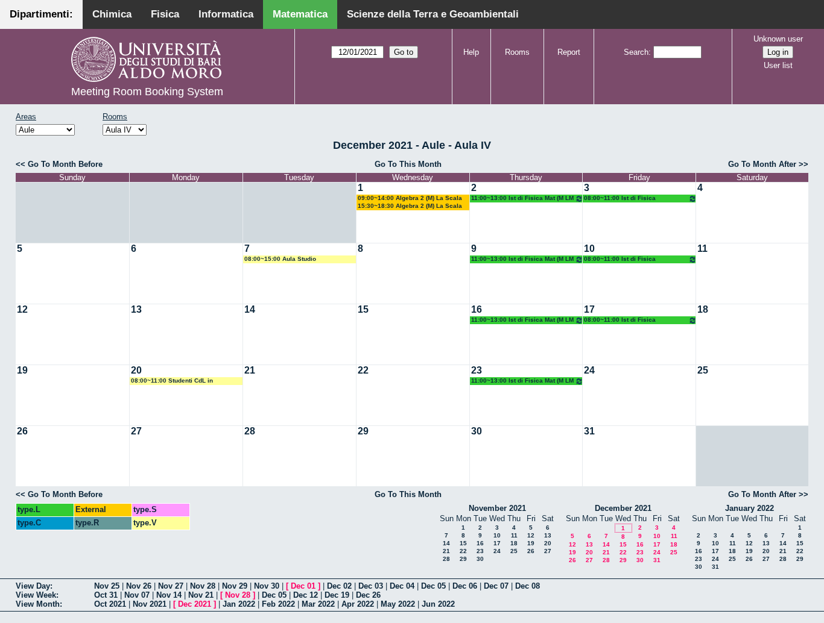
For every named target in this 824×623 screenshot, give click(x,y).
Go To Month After (762, 164)
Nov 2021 (149, 604)
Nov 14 (169, 595)
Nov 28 (202, 585)
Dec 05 (433, 585)
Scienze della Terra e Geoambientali (433, 14)
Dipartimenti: (41, 14)
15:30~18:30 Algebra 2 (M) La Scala (410, 205)
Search (636, 52)
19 (22, 370)
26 (22, 431)
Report (568, 52)
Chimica (112, 14)
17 (589, 309)
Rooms (517, 52)
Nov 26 (138, 585)
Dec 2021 (194, 604)
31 (589, 431)
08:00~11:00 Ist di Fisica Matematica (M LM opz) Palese (628, 198)
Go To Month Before (65, 164)
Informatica (225, 14)
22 (363, 370)
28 (249, 431)
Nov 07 (137, 595)
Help (471, 52)
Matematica (300, 14)
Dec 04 (402, 585)
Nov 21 (201, 595)
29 (363, 431)
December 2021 (623, 508)
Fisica (165, 14)
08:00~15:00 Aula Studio (280, 258)
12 (22, 309)
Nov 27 (170, 585)
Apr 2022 (357, 604)
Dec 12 (305, 595)
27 (136, 431)
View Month (38, 604)
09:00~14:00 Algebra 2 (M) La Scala (410, 198)
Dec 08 (527, 585)
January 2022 (749, 508)
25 (702, 370)
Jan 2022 (239, 604)
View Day (33, 585)
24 (589, 370)
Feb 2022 (278, 604)
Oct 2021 (110, 604)
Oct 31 (106, 595)
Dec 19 (337, 595)
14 (249, 309)
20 (136, 370)
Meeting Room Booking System (147, 92)
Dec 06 (464, 585)
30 (476, 431)
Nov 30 (266, 585)
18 (702, 309)
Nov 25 (106, 585)
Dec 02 (339, 585)
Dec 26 (368, 595)
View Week (36, 595)
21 (249, 370)
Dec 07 (496, 585)
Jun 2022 (438, 604)
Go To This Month (408, 164)
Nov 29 (234, 585)
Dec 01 (303, 585)
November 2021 (497, 508)
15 (363, 309)
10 (589, 248)
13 (136, 309)
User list (778, 65)
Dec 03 (370, 585)
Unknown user (778, 38)
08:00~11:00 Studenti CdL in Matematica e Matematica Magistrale (184, 381)
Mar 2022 (318, 604)
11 (702, 248)
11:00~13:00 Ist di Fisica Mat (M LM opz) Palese (522, 198)
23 (476, 370)
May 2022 (398, 604)
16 (476, 309)
